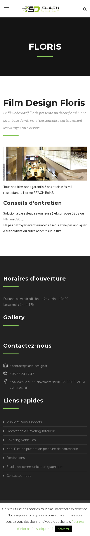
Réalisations (16, 458)
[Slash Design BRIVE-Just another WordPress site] (41, 9)
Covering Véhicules (21, 440)
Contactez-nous (19, 476)
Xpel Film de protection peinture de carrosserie (42, 449)
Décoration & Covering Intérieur (31, 431)
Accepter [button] (63, 529)
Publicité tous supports (24, 422)
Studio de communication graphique (34, 467)
